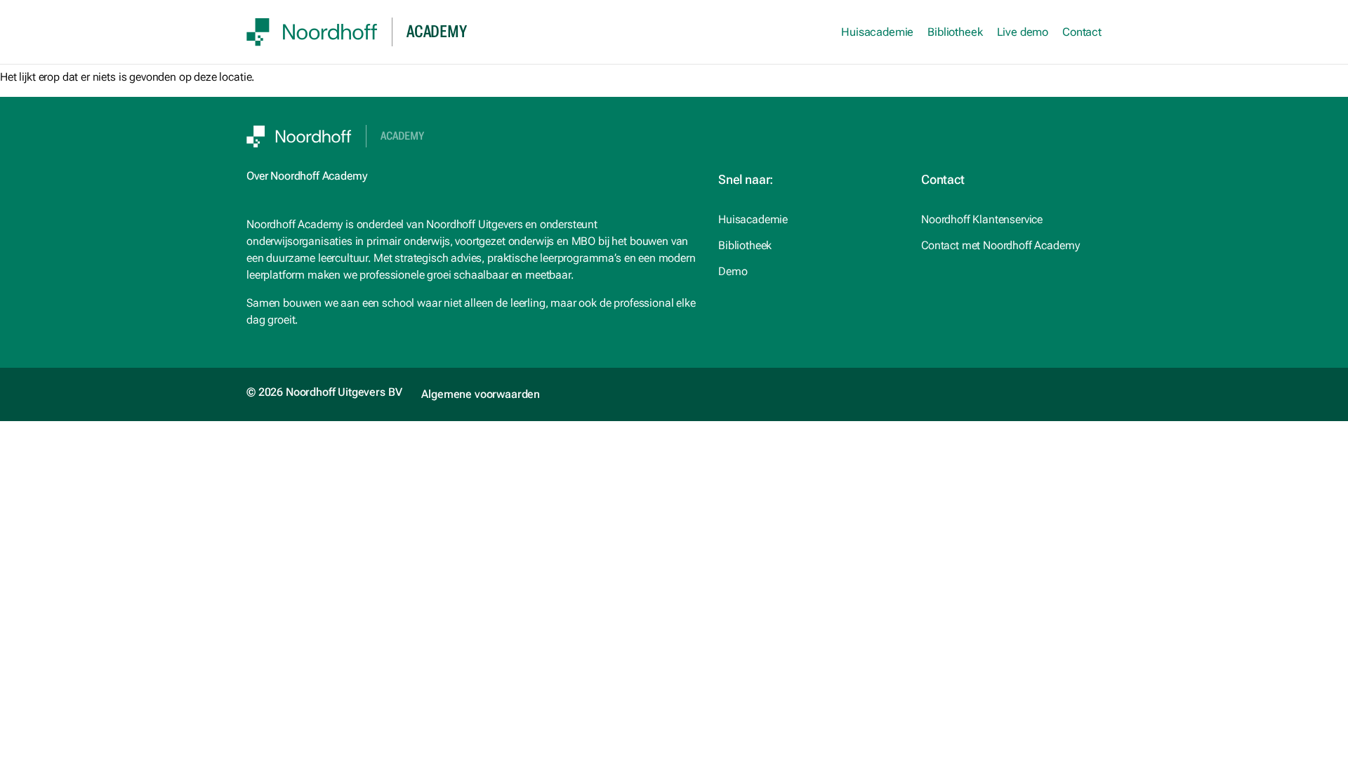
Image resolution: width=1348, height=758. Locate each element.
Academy (402, 136)
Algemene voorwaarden (480, 394)
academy (436, 31)
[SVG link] (312, 32)
